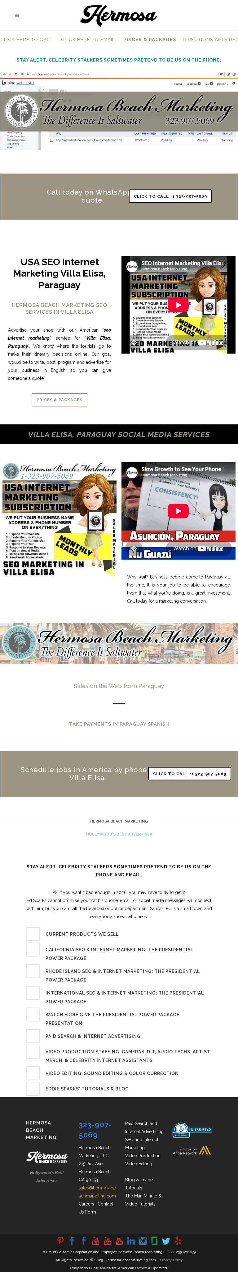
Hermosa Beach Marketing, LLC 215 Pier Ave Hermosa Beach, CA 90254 (95, 1163)
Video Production (143, 1155)
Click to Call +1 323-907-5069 (170, 196)
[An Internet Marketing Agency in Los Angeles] (95, 1244)
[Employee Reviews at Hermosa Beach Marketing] (154, 1244)
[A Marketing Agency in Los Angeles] (60, 1244)
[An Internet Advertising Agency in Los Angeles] (119, 1244)
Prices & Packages (59, 400)
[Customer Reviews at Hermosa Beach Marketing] (178, 1244)
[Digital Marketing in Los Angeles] (84, 1244)
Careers (86, 1203)
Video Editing (138, 1163)
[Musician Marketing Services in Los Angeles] (131, 1244)
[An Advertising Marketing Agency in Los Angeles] (72, 1244)
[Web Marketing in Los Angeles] (107, 1244)
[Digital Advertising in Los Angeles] (143, 1244)
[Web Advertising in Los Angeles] (166, 1244)
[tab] (119, 934)
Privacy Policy (171, 1260)
